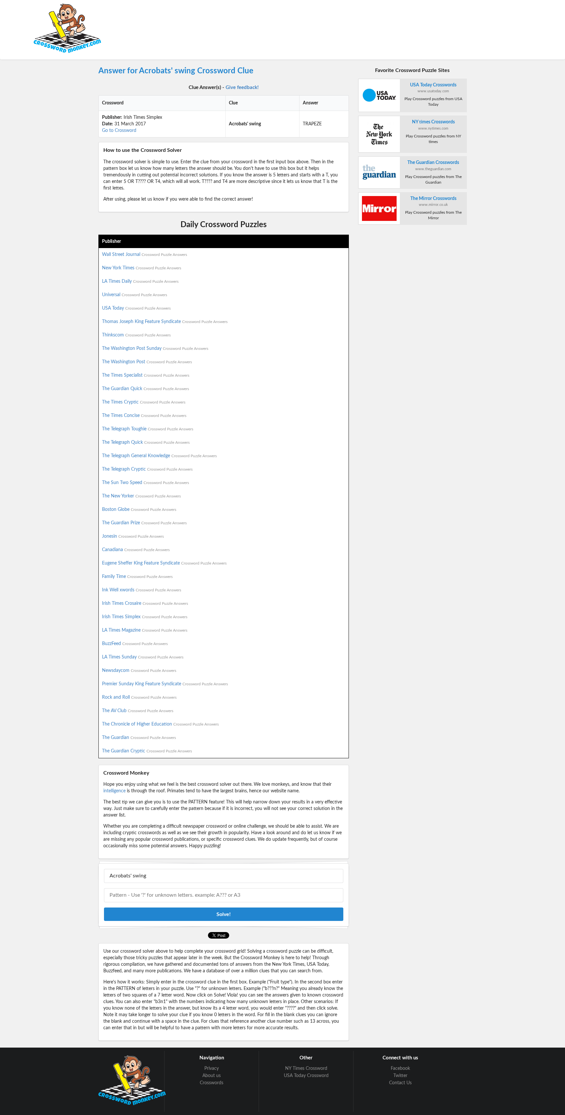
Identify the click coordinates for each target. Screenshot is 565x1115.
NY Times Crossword (306, 1068)
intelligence (114, 791)
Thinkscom (136, 335)
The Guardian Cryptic (147, 751)
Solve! (223, 914)
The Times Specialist (145, 375)
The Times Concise (144, 415)
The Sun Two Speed (145, 482)
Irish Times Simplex (144, 617)
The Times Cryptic (143, 402)
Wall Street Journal (144, 254)
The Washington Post (147, 362)
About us (211, 1075)
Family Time (137, 576)
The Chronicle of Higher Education (160, 724)
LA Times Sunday (142, 657)
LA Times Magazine (144, 630)
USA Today (136, 308)
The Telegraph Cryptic (147, 469)
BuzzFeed (135, 643)
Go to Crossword (119, 130)
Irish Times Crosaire (145, 603)
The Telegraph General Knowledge (159, 456)
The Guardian (139, 737)
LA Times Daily (140, 281)
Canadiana (136, 550)
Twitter (400, 1075)
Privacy (211, 1068)
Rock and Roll (139, 697)
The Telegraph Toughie (147, 429)
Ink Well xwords (141, 590)
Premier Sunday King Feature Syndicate (165, 684)
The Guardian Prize (144, 523)
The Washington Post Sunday (155, 348)
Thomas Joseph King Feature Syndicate (165, 321)
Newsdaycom (139, 670)
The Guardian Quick (145, 389)
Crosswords (211, 1083)
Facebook (400, 1068)
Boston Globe (139, 509)
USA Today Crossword (306, 1075)
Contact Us (400, 1083)
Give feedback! (242, 87)
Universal (134, 295)
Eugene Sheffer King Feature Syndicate (164, 563)
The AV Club (137, 711)
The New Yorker (141, 496)
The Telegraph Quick (146, 442)
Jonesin (133, 536)
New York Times (141, 268)
